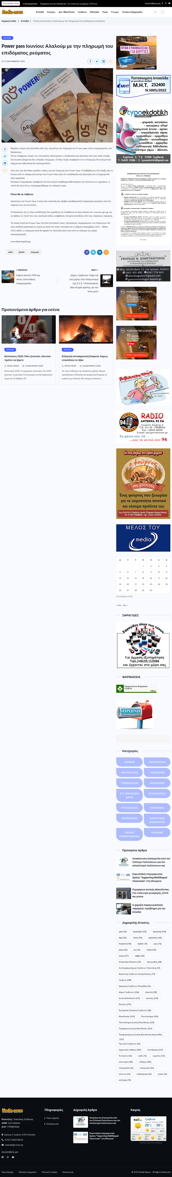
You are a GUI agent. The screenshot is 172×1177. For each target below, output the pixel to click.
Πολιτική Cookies (49, 1172)
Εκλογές (125, 1004)
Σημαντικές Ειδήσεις (157, 820)
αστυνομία (126, 1062)
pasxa (123, 949)
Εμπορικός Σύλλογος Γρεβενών (135, 1010)
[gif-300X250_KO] (136, 53)
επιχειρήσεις (126, 1068)
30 (151, 590)
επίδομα (145, 1062)
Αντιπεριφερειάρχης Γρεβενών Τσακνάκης (139, 968)
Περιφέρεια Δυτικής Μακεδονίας (135, 1028)
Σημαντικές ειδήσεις (130, 1049)
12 (120, 578)
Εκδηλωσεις (157, 793)
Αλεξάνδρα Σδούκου (130, 962)
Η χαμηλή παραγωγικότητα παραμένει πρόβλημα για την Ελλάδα (148, 908)
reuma (151, 949)
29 (143, 590)
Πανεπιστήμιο (149, 1016)
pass (10, 252)
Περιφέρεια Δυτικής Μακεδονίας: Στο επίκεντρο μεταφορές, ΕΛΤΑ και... (69, 4)
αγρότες (159, 1056)
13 (128, 578)
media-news (13, 366)
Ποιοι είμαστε (52, 1118)
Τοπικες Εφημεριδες (132, 12)
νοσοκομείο (147, 1068)
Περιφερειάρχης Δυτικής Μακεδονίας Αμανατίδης (140, 1035)
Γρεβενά (125, 980)
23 (151, 584)
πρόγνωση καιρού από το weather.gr (150, 1142)
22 (143, 584)
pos (137, 949)
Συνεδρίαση (155, 1049)
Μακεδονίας (127, 1016)
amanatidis (139, 931)
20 (128, 584)
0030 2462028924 (13, 1140)
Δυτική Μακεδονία (129, 998)
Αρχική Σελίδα (9, 21)
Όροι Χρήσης (7, 1172)
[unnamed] (143, 266)
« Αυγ (118, 605)
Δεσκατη (157, 783)
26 (120, 590)
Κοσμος (51, 12)
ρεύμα (162, 1074)
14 (136, 578)
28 (136, 590)
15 (143, 578)
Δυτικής (152, 998)
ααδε (142, 1056)
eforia (137, 937)
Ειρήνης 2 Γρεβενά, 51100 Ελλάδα (19, 1134)
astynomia (159, 931)
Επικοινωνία (52, 1123)
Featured (125, 943)
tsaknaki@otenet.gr (13, 1145)
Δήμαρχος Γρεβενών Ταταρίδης (135, 986)
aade (123, 931)
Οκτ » (125, 605)
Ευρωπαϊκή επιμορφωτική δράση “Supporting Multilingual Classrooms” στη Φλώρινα (149, 877)
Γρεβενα (82, 12)
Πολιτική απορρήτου (28, 1172)
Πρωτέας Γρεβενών (129, 1043)
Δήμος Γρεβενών (129, 992)
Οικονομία (129, 818)
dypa (123, 937)
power (22, 252)
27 (128, 590)
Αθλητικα (94, 12)
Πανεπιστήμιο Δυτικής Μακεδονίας (136, 1022)
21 (136, 584)
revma (124, 956)
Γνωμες (115, 12)
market (142, 943)
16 (151, 578)
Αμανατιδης (154, 962)
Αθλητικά (157, 762)
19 (120, 584)
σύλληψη (125, 1080)
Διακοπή (151, 992)
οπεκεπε (124, 1074)
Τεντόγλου (125, 1056)
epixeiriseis (155, 937)
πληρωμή (35, 252)
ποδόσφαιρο (144, 1074)
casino (129, 762)
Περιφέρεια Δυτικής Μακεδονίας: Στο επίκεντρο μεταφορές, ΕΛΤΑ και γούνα (150, 893)
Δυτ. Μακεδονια (67, 12)
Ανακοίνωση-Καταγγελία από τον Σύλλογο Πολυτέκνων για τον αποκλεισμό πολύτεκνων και (151, 862)
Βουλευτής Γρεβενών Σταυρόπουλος (137, 974)
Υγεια (105, 12)
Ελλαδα (40, 12)
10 (159, 572)
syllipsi (139, 956)
